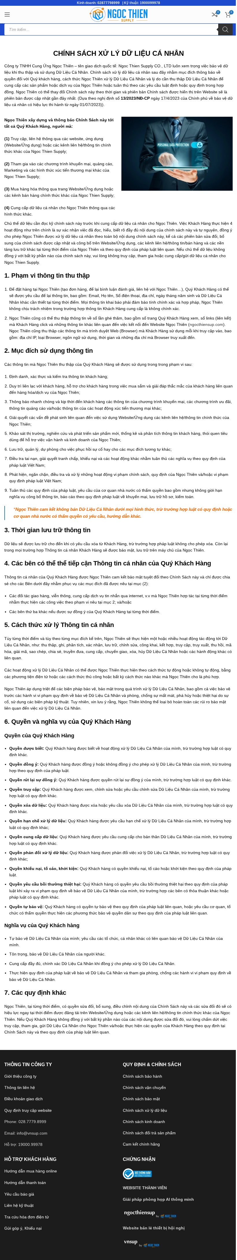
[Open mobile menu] (7, 14)
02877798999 (108, 3)
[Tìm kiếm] (225, 29)
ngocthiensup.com (206, 324)
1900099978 (150, 3)
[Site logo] (118, 14)
